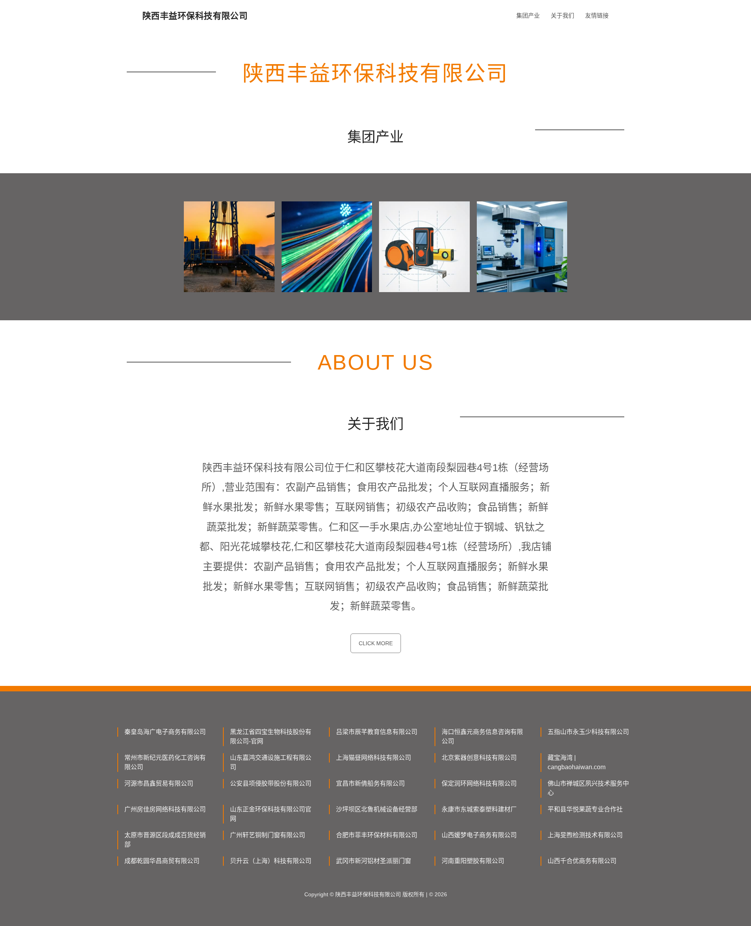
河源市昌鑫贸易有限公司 (158, 783)
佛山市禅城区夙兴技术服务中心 (588, 788)
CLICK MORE (376, 643)
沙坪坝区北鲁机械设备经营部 (376, 809)
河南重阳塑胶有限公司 (473, 861)
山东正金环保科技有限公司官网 (270, 814)
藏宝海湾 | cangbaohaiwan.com (576, 762)
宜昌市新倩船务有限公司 (370, 783)
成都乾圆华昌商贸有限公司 (161, 861)
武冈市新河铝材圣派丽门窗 (373, 861)
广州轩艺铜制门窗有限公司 (267, 835)
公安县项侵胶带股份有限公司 (270, 783)
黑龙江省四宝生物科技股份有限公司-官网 (270, 737)
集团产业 (528, 15)
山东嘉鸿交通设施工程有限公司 (270, 762)
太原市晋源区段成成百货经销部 (165, 840)
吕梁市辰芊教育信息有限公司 (376, 732)
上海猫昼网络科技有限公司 (373, 757)
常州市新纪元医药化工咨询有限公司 (165, 762)
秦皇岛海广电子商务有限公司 (165, 732)
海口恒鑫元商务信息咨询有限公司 (482, 737)
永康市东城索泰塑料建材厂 (479, 809)
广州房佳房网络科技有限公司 (165, 809)
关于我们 (562, 15)
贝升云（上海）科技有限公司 (270, 861)
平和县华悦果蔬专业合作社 (585, 809)
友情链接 (597, 15)
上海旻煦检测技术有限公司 (585, 835)
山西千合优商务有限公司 (582, 861)
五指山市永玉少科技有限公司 (588, 732)
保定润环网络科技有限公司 (479, 783)
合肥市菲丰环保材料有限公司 (376, 835)
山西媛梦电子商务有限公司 (479, 835)
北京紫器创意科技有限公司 (479, 757)
